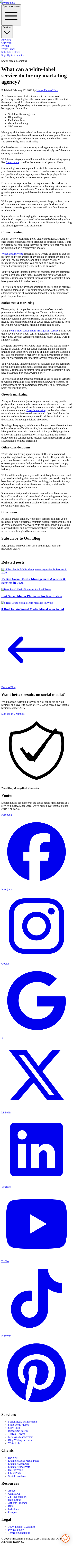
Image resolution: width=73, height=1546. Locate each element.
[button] (65, 1538)
